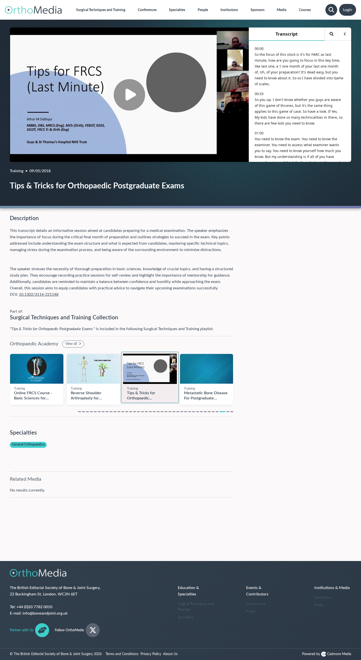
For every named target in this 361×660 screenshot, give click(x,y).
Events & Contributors (257, 591)
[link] (36, 369)
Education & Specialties (188, 591)
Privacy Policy (150, 654)
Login (347, 10)
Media (318, 605)
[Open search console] (331, 10)
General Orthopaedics (28, 444)
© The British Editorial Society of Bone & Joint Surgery (56, 654)
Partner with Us (21, 630)
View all (71, 344)
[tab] (79, 411)
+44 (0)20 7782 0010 (34, 607)
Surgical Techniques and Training (196, 606)
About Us (170, 654)
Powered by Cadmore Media (326, 654)
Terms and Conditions (122, 654)
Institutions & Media (332, 588)
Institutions (322, 597)
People (251, 611)
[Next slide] (238, 376)
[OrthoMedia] (33, 10)
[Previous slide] (5, 376)
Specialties (185, 617)
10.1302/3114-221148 (38, 294)
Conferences (255, 604)
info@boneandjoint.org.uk (45, 613)
